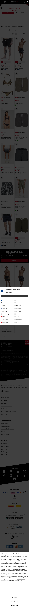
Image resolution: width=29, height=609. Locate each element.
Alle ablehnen (14, 601)
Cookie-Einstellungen (21, 579)
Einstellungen (14, 605)
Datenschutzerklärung (17, 582)
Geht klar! (14, 597)
